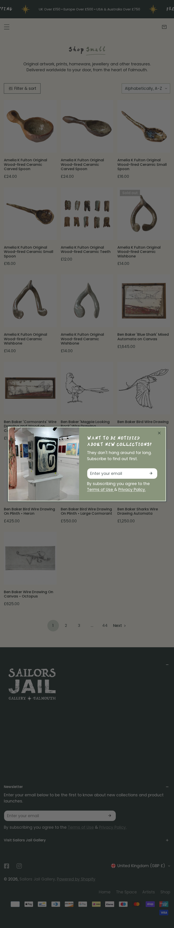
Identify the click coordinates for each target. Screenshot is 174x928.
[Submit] (151, 473)
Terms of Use (100, 489)
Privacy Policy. (132, 489)
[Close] (159, 433)
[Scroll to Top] (165, 903)
